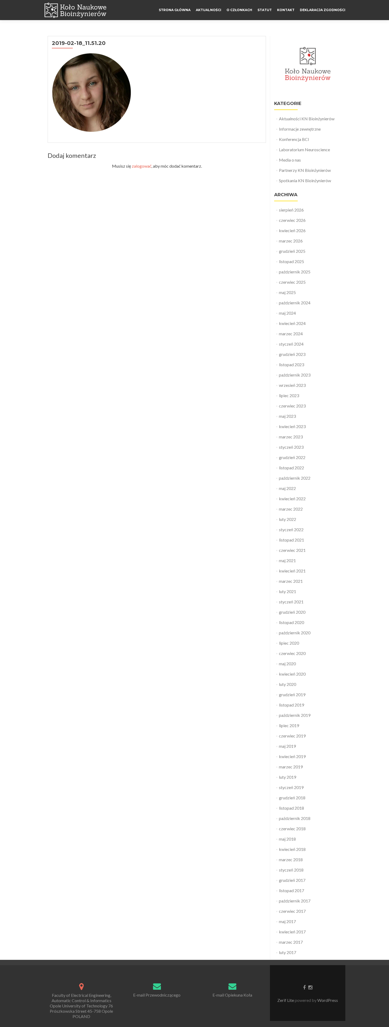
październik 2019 (294, 715)
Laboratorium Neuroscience (304, 149)
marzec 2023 (291, 436)
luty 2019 (287, 777)
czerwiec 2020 (292, 653)
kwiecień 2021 (292, 570)
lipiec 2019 (289, 725)
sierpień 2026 (291, 209)
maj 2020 (287, 663)
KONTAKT (286, 10)
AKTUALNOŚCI (208, 10)
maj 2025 (287, 292)
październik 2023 (294, 374)
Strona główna (175, 10)
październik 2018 (294, 818)
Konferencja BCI (294, 139)
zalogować (141, 165)
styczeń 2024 (291, 343)
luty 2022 (287, 519)
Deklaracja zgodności (322, 10)
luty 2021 (287, 591)
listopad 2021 (291, 539)
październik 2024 (294, 302)
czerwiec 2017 (292, 911)
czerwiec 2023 (292, 405)
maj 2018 (287, 838)
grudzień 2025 (292, 251)
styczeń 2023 (291, 447)
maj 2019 (287, 746)
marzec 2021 (291, 581)
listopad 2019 (291, 704)
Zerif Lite (286, 1000)
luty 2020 (287, 684)
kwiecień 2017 (292, 931)
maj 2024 (287, 312)
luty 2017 (287, 952)
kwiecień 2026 (292, 230)
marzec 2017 (291, 942)
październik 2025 (294, 271)
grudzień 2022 (292, 457)
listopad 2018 (291, 807)
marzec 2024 (291, 333)
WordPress (327, 1000)
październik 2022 (294, 477)
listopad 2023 (291, 364)
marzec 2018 (291, 859)
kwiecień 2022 (292, 498)
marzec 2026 (291, 240)
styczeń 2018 (291, 869)
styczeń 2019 (291, 787)
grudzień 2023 (292, 354)
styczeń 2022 (291, 529)
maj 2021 (287, 560)
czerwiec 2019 (292, 735)
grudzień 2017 (292, 880)
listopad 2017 (291, 890)
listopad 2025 (291, 261)
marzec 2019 (291, 766)
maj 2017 (287, 921)
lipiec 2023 (289, 395)
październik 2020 (294, 632)
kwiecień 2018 (292, 849)
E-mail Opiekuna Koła (232, 994)
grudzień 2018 (292, 797)
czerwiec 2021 (292, 550)
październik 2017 (294, 900)
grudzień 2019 (292, 694)
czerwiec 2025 (292, 282)
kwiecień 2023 (292, 426)
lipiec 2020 (289, 642)
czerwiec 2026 (292, 220)
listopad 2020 (291, 622)
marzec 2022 (291, 508)
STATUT (264, 10)
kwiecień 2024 (292, 323)
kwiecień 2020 (292, 673)
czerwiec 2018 (292, 828)
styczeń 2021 (291, 601)
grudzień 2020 (292, 612)
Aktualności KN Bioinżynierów (306, 118)
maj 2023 (287, 416)
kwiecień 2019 (292, 756)
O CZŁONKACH (239, 10)
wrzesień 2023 (292, 385)
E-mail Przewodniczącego (156, 994)
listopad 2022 (291, 467)
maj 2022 (287, 488)
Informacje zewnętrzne (300, 128)
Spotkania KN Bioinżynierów (305, 180)
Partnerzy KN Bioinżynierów (305, 170)
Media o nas (290, 159)
